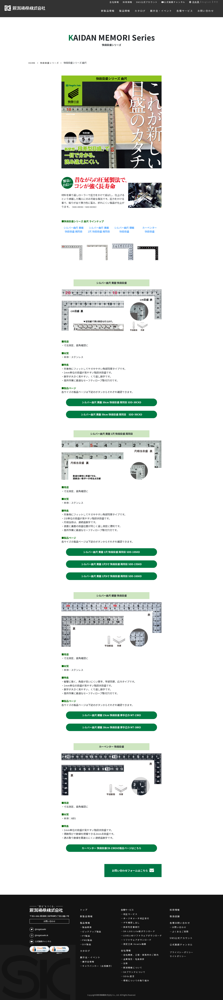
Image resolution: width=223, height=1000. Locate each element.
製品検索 (87, 927)
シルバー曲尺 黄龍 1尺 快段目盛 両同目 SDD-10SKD (111, 552)
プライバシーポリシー (181, 952)
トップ (84, 909)
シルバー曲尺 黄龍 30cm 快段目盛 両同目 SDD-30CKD (111, 402)
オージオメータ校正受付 (136, 918)
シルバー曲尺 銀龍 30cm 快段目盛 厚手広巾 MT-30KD (111, 727)
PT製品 (86, 935)
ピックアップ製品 (91, 931)
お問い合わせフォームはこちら (130, 870)
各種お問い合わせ (180, 922)
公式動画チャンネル (174, 2)
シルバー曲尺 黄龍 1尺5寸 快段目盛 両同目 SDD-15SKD (111, 564)
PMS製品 (87, 940)
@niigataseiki (40, 929)
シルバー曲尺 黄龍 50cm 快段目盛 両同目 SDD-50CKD (111, 414)
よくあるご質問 (180, 931)
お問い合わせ (49, 921)
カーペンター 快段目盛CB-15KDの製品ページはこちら (111, 848)
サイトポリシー (178, 956)
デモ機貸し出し (131, 922)
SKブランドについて (134, 972)
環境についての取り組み (136, 980)
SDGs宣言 (129, 976)
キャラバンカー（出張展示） (97, 965)
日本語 (195, 1)
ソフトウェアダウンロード (137, 939)
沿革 (125, 963)
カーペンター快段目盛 (149, 229)
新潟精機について (132, 967)
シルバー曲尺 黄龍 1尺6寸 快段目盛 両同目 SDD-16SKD (111, 576)
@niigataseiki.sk (41, 935)
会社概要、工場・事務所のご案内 (141, 954)
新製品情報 (86, 916)
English (206, 1)
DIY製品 (86, 944)
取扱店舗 (175, 916)
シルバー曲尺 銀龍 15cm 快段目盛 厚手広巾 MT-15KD (111, 715)
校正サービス (130, 914)
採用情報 (127, 2)
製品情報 (85, 922)
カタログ (85, 950)
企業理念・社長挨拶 (134, 959)
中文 (216, 1)
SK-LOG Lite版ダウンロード (139, 931)
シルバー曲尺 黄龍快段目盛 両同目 (74, 229)
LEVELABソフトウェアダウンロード (142, 935)
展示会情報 (88, 961)
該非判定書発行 (131, 927)
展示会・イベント (90, 957)
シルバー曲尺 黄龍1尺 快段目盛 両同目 (99, 229)
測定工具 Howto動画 (134, 944)
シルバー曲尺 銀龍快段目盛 (124, 229)
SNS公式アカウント (147, 2)
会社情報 (114, 2)
